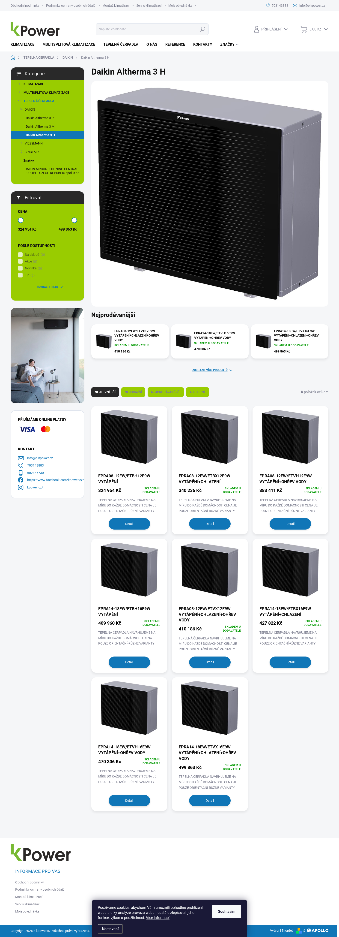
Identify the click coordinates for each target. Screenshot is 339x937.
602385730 (35, 473)
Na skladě (34, 255)
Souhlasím (226, 911)
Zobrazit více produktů (210, 370)
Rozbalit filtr (47, 287)
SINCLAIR (32, 152)
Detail (129, 524)
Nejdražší (133, 392)
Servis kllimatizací (148, 5)
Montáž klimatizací (115, 5)
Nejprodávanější (165, 392)
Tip (29, 275)
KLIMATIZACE (34, 84)
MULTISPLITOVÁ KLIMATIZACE (46, 92)
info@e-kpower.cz (40, 458)
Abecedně (198, 392)
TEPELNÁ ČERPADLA (39, 101)
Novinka (33, 268)
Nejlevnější (105, 392)
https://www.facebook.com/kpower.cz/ (55, 480)
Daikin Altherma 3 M (40, 126)
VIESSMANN (34, 143)
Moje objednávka (180, 5)
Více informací (158, 918)
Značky (29, 160)
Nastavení (110, 929)
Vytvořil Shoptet (281, 930)
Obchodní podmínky (25, 5)
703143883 (35, 465)
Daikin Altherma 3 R (40, 118)
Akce (30, 261)
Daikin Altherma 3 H (40, 135)
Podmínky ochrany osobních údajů (70, 5)
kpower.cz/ (35, 487)
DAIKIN (30, 109)
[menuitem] (24, 44)
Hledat (202, 29)
